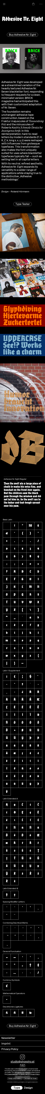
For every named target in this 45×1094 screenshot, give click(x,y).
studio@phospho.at (22, 1061)
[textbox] (23, 495)
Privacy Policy (35, 1074)
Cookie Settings (12, 1074)
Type (17, 1087)
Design (28, 1087)
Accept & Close (30, 1078)
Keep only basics (14, 1078)
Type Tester (22, 204)
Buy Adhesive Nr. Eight (22, 34)
